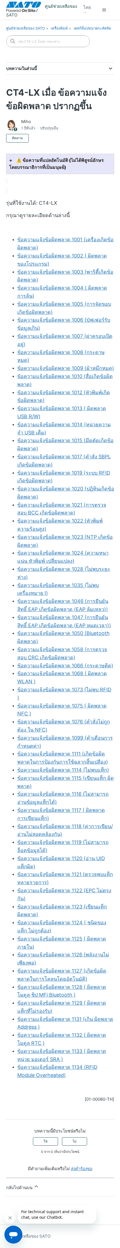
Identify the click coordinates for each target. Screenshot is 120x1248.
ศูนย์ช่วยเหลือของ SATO (25, 28)
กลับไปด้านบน (19, 1187)
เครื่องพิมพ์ (59, 28)
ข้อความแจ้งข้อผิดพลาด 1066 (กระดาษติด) (65, 666)
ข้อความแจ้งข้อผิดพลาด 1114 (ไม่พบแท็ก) (63, 770)
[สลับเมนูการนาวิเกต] (104, 10)
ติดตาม (17, 138)
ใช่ (45, 1141)
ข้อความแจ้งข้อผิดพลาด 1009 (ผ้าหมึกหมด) (65, 368)
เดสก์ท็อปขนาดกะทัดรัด (92, 28)
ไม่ (74, 1141)
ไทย (87, 7)
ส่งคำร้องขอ (81, 1168)
